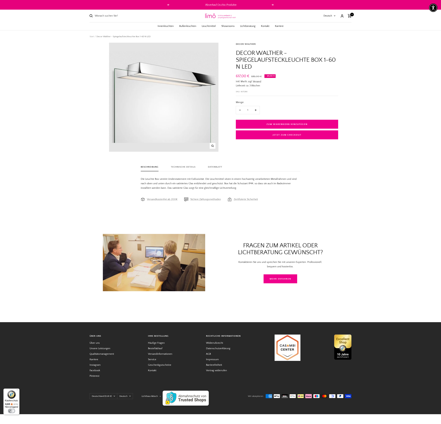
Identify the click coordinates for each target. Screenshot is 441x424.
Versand (257, 81)
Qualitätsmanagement (102, 353)
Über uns (95, 342)
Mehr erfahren (280, 279)
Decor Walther (246, 44)
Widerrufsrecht (214, 342)
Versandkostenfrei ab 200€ (162, 199)
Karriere (279, 26)
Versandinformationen (160, 353)
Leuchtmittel (209, 26)
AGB (208, 353)
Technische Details (183, 167)
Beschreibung (149, 167)
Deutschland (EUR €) (102, 396)
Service (152, 359)
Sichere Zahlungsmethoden (205, 199)
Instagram (95, 364)
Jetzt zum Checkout (287, 135)
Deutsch (328, 15)
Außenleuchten (187, 26)
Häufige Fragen (156, 342)
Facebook (95, 370)
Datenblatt (215, 167)
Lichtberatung (247, 26)
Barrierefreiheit (214, 364)
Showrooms (228, 26)
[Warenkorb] (349, 16)
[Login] (342, 15)
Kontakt (265, 26)
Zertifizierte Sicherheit (246, 199)
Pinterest (94, 375)
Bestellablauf (155, 348)
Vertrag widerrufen (216, 370)
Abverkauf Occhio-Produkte (221, 4)
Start (92, 36)
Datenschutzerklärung (218, 348)
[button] (433, 7)
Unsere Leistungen (100, 348)
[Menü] (17, 391)
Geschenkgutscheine (159, 364)
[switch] (11, 411)
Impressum (212, 359)
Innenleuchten (166, 26)
